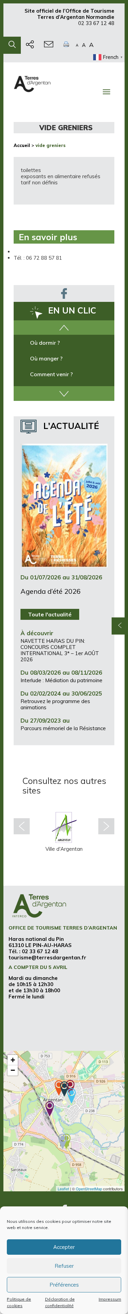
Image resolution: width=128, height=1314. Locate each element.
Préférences (64, 1284)
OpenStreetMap (89, 1188)
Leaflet (63, 1188)
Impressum (110, 1299)
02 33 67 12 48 (96, 23)
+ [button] (13, 1060)
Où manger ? (46, 358)
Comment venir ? (51, 374)
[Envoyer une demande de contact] (48, 45)
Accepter (64, 1247)
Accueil (22, 145)
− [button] (13, 1070)
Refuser (64, 1266)
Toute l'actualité (50, 614)
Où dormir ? (45, 342)
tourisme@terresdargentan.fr (47, 957)
